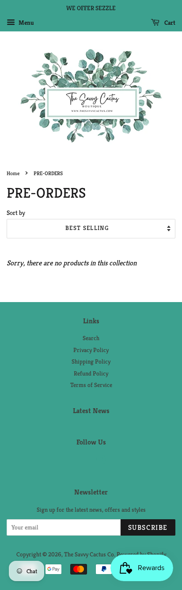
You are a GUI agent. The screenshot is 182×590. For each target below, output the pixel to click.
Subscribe (148, 527)
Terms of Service (91, 385)
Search (91, 338)
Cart (169, 23)
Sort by (16, 213)
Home (13, 173)
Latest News (91, 410)
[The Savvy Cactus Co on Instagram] (101, 461)
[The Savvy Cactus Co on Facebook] (82, 461)
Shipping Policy (91, 361)
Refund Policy (91, 373)
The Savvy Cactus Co (89, 554)
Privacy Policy (91, 350)
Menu (25, 23)
